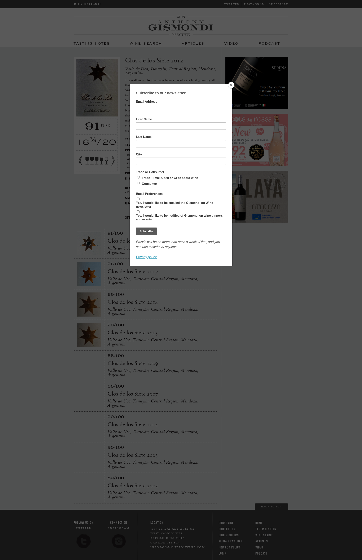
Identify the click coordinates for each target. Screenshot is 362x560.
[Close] (231, 85)
